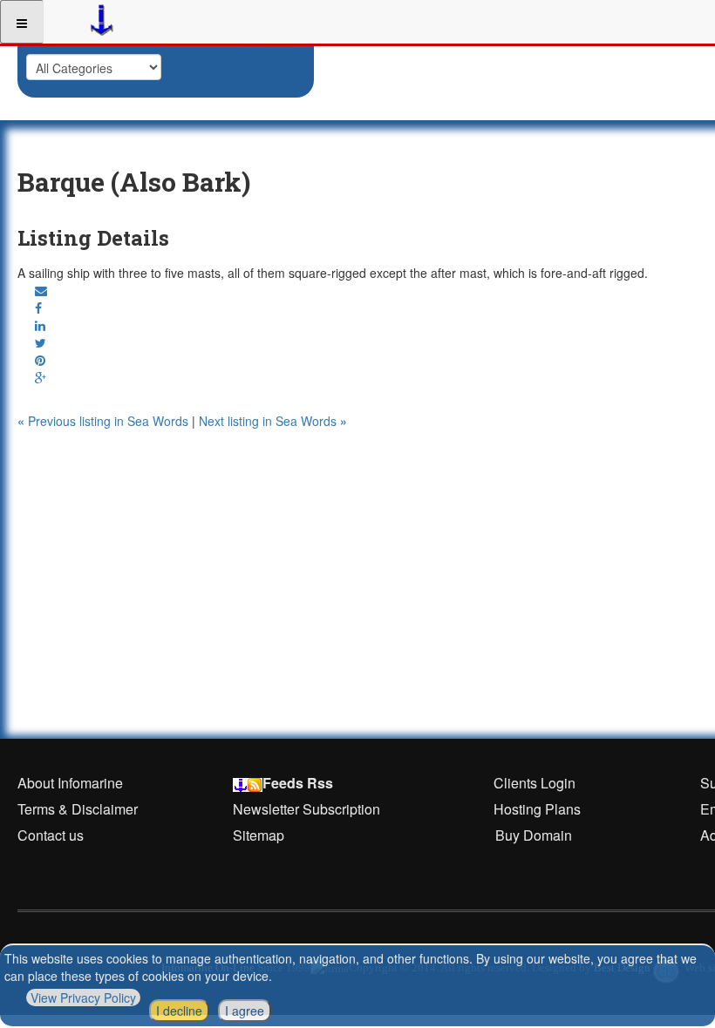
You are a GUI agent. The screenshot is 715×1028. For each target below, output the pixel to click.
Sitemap (258, 835)
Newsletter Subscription (306, 809)
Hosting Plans (537, 809)
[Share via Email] (41, 290)
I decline (179, 1010)
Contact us (50, 835)
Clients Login (534, 783)
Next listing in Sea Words (273, 420)
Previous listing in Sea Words (104, 420)
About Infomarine (70, 783)
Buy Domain (533, 835)
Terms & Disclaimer (77, 809)
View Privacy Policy (83, 997)
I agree (244, 1010)
